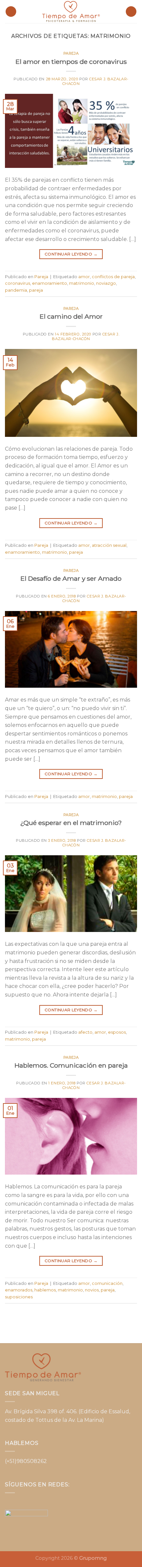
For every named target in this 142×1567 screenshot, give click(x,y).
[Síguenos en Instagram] (55, 1504)
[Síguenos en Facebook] (44, 1504)
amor (84, 276)
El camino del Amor (71, 316)
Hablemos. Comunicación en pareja (71, 1065)
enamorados (18, 1290)
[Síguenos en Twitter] (65, 1504)
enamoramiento (49, 283)
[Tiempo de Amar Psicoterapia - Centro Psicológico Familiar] (71, 11)
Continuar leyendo (71, 254)
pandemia (16, 290)
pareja (36, 290)
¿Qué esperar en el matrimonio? (71, 823)
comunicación (107, 1283)
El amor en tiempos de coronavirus (71, 62)
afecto (85, 1032)
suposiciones (19, 1296)
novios (92, 1290)
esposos (117, 1032)
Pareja (71, 53)
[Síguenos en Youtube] (97, 1504)
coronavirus (17, 283)
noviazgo (106, 283)
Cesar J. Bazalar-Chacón (95, 81)
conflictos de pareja (113, 276)
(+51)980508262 (26, 1461)
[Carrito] (131, 11)
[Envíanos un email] (76, 1504)
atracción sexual (109, 545)
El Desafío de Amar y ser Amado (71, 578)
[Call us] (86, 1504)
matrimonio (81, 283)
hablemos (45, 1290)
